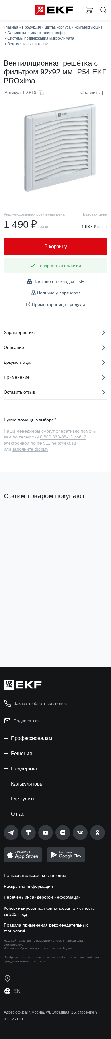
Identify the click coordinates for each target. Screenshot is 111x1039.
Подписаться (27, 720)
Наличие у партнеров (58, 292)
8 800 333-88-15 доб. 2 (63, 436)
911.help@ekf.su (59, 443)
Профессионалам (31, 738)
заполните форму (30, 449)
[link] (11, 832)
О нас (17, 814)
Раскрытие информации (28, 886)
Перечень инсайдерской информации (42, 897)
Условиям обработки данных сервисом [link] (32, 948)
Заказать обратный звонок (40, 703)
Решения (21, 753)
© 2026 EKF (14, 1019)
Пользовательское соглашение (35, 875)
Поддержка (24, 768)
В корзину (28, 637)
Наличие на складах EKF (58, 281)
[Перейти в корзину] (89, 10)
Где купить (23, 798)
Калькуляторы (27, 783)
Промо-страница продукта (58, 304)
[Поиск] (103, 10)
